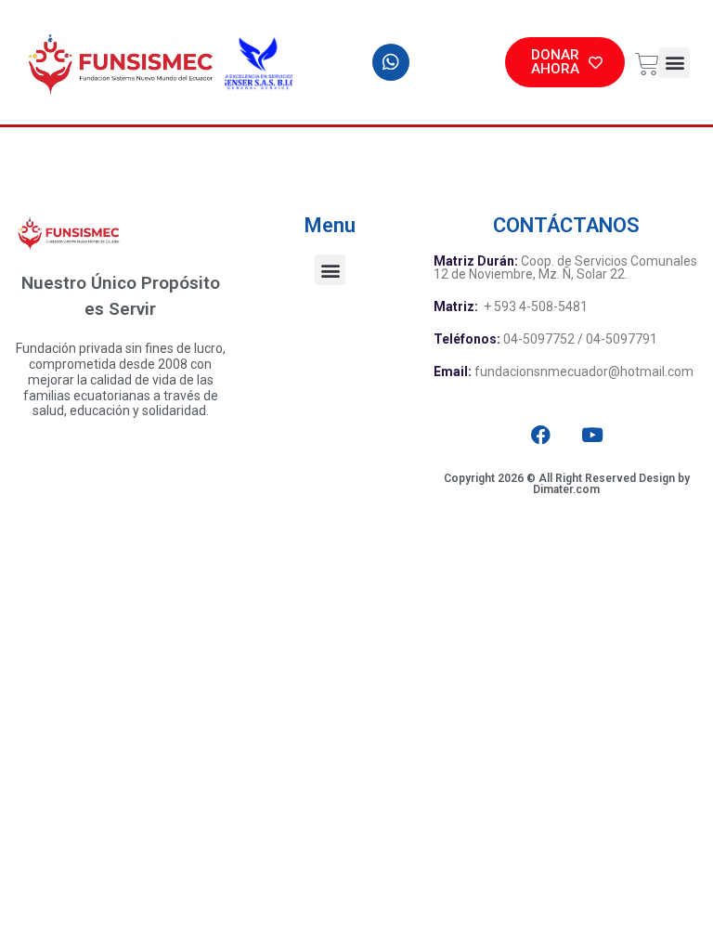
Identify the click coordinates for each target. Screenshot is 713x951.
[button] (674, 62)
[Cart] (642, 61)
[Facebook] (541, 435)
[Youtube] (593, 435)
